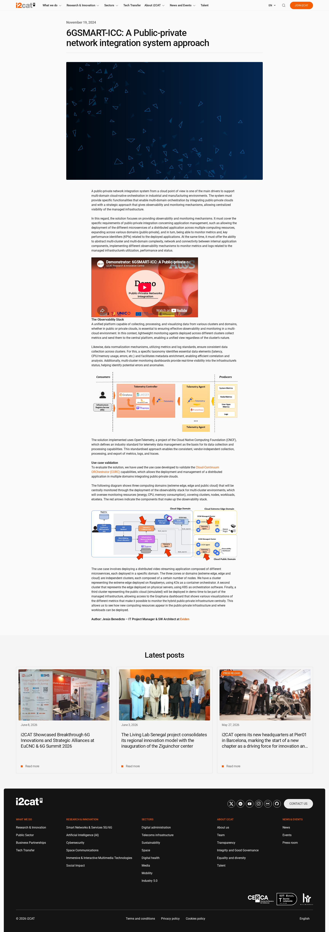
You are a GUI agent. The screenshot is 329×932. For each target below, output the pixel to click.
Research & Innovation (81, 5)
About (153, 5)
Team (221, 835)
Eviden (184, 619)
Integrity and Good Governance (238, 850)
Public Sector (25, 835)
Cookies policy (195, 918)
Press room (290, 842)
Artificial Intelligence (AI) (82, 835)
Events (287, 835)
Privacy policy (170, 918)
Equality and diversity (231, 858)
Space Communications (82, 850)
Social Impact (75, 865)
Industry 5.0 (149, 881)
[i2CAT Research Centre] (25, 5)
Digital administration (156, 827)
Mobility (147, 873)
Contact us (298, 803)
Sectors (109, 5)
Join (301, 5)
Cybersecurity (75, 842)
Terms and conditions (140, 918)
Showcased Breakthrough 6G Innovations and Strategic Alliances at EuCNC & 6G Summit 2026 (57, 740)
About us (223, 827)
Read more (32, 766)
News (286, 827)
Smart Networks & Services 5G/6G (89, 827)
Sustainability (151, 842)
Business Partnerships (31, 842)
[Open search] (283, 5)
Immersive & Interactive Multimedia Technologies (99, 858)
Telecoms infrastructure (157, 835)
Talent (204, 5)
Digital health (151, 858)
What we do (50, 5)
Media (146, 865)
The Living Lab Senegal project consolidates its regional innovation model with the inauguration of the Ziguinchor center (164, 740)
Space (146, 850)
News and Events (181, 5)
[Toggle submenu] (60, 5)
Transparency (226, 842)
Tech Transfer (132, 5)
